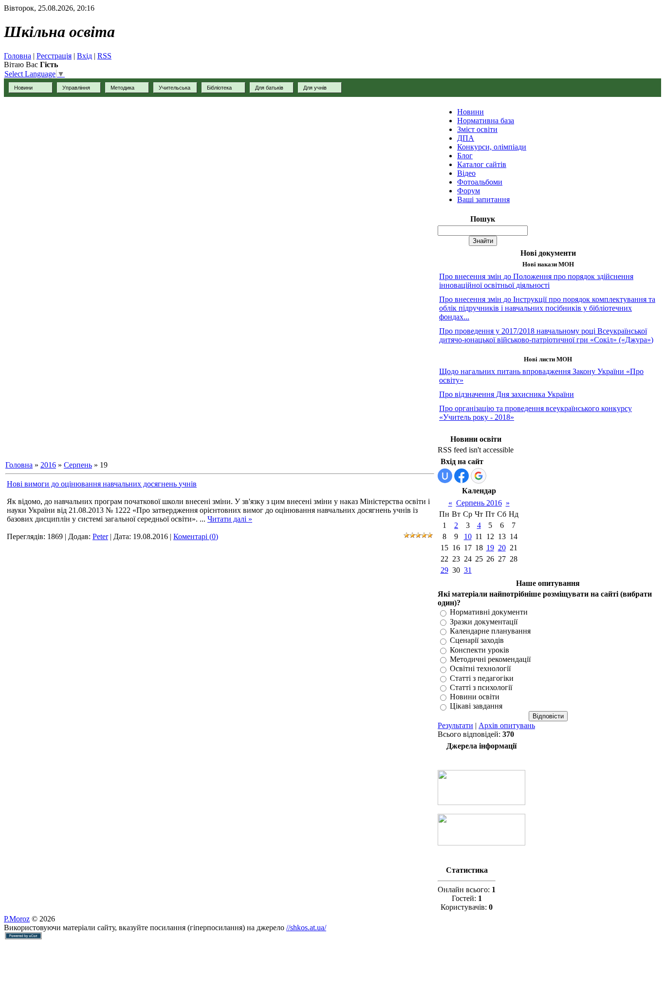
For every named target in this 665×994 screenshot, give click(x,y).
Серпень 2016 (479, 503)
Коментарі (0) (195, 536)
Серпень (78, 465)
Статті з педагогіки (482, 678)
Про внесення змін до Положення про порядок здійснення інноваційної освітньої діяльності (536, 280)
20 (502, 548)
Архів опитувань (507, 725)
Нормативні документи (489, 612)
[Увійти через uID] (445, 476)
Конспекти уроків (479, 650)
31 (468, 570)
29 (444, 570)
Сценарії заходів (477, 641)
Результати (455, 725)
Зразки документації (483, 622)
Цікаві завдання (476, 706)
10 (468, 536)
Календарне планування (490, 631)
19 (490, 548)
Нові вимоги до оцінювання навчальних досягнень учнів (102, 484)
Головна (17, 56)
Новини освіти (474, 697)
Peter (100, 536)
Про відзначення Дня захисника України (506, 394)
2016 (48, 465)
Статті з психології (481, 687)
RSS (104, 56)
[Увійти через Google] (478, 476)
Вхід (84, 56)
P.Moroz (17, 919)
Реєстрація (54, 56)
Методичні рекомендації (490, 659)
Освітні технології (480, 669)
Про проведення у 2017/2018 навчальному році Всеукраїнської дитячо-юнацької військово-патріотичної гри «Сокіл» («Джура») (546, 335)
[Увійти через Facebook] (461, 476)
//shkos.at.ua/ (306, 927)
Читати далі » (229, 519)
